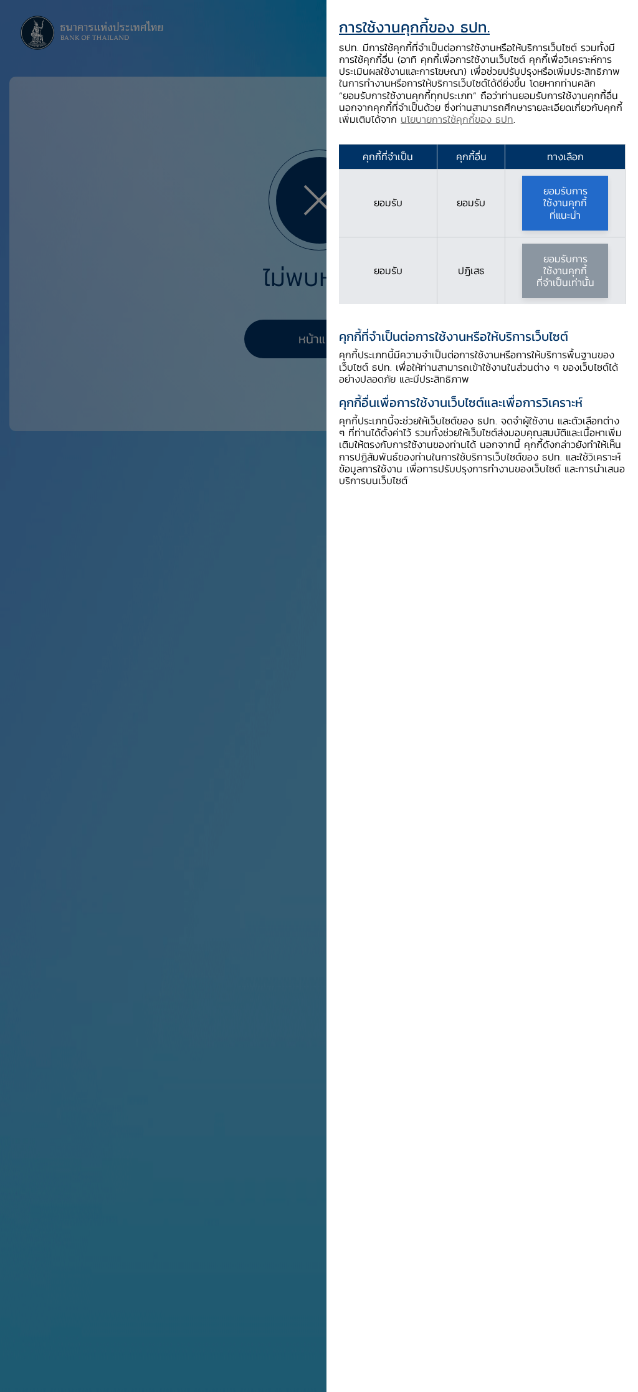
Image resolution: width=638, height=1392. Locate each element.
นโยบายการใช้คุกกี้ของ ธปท (457, 119)
